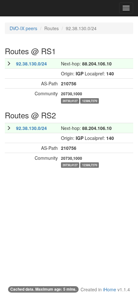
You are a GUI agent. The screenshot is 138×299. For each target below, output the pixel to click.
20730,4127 (70, 100)
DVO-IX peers (23, 28)
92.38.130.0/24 (31, 63)
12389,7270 (89, 100)
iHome (109, 289)
